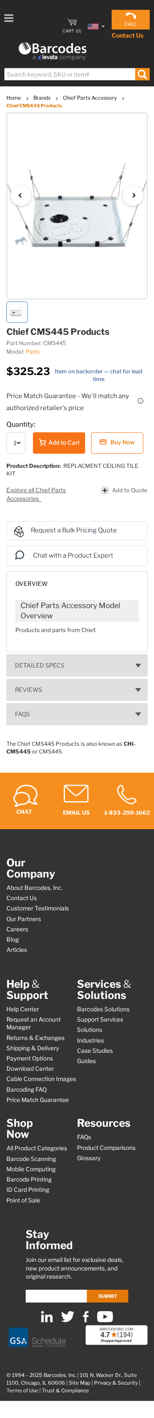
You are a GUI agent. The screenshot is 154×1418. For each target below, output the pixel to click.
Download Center (30, 1068)
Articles (16, 949)
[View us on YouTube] (105, 1320)
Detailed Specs (40, 665)
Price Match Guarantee (37, 1099)
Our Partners (23, 919)
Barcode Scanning (31, 1158)
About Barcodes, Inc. (34, 887)
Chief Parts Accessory (90, 98)
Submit (107, 1296)
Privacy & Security (116, 1383)
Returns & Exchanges (35, 1037)
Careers (17, 929)
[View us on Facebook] (86, 1320)
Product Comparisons (106, 1147)
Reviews (28, 689)
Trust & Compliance (65, 1391)
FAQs (22, 714)
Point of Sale (23, 1200)
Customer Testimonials (37, 908)
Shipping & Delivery (32, 1048)
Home (14, 98)
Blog (12, 939)
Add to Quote (130, 490)
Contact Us (127, 35)
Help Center (22, 1009)
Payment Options (29, 1058)
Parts (33, 351)
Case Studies (95, 1050)
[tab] (77, 579)
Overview (31, 583)
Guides (86, 1061)
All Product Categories (36, 1148)
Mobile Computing (31, 1169)
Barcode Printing (29, 1179)
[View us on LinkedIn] (47, 1320)
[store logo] (52, 51)
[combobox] (76, 74)
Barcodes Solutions (103, 1009)
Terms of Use (22, 1391)
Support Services (100, 1019)
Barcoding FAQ (26, 1089)
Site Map (79, 1383)
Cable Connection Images (41, 1078)
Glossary (89, 1158)
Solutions (89, 1029)
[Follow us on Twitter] (67, 1320)
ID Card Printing (27, 1189)
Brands (42, 98)
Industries (90, 1040)
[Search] (142, 74)
